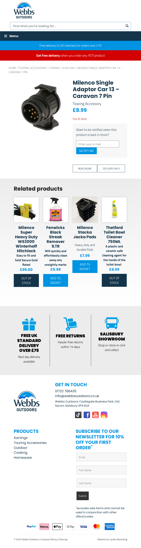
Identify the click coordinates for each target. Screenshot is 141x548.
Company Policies (49, 539)
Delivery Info (111, 168)
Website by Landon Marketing (112, 539)
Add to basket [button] (55, 280)
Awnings (21, 437)
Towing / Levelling (62, 68)
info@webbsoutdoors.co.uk (77, 396)
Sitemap (63, 539)
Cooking (20, 452)
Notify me (86, 151)
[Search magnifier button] (127, 26)
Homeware (23, 457)
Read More (85, 168)
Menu (13, 36)
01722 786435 (65, 391)
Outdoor (20, 447)
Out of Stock (26, 280)
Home (12, 68)
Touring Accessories (33, 68)
